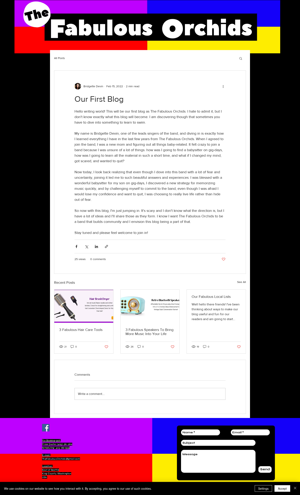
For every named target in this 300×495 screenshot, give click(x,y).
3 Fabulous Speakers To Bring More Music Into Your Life (149, 332)
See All (241, 282)
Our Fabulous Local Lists (211, 297)
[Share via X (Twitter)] (86, 246)
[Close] (295, 488)
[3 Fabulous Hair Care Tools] (83, 306)
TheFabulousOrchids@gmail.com (61, 458)
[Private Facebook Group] (46, 427)
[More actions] (223, 86)
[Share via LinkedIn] (96, 246)
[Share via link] (106, 246)
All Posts (59, 58)
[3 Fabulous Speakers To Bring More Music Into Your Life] (150, 306)
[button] (241, 58)
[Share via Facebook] (76, 246)
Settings (263, 488)
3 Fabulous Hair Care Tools (80, 330)
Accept (282, 488)
